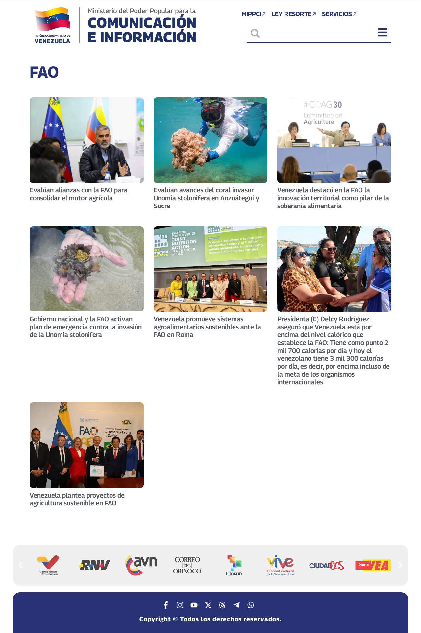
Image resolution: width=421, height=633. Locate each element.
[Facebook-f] (166, 605)
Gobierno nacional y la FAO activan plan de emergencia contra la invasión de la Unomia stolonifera (86, 327)
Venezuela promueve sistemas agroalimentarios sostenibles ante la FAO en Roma (207, 327)
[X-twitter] (208, 605)
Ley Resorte (291, 14)
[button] (20, 565)
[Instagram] (180, 605)
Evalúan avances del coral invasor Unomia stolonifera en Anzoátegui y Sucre (206, 198)
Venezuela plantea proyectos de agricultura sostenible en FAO (77, 499)
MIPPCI (251, 14)
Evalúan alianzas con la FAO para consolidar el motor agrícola (78, 194)
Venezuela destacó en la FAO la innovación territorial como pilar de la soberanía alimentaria (333, 198)
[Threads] (222, 605)
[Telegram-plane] (236, 605)
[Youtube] (194, 605)
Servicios (337, 14)
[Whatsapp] (250, 605)
